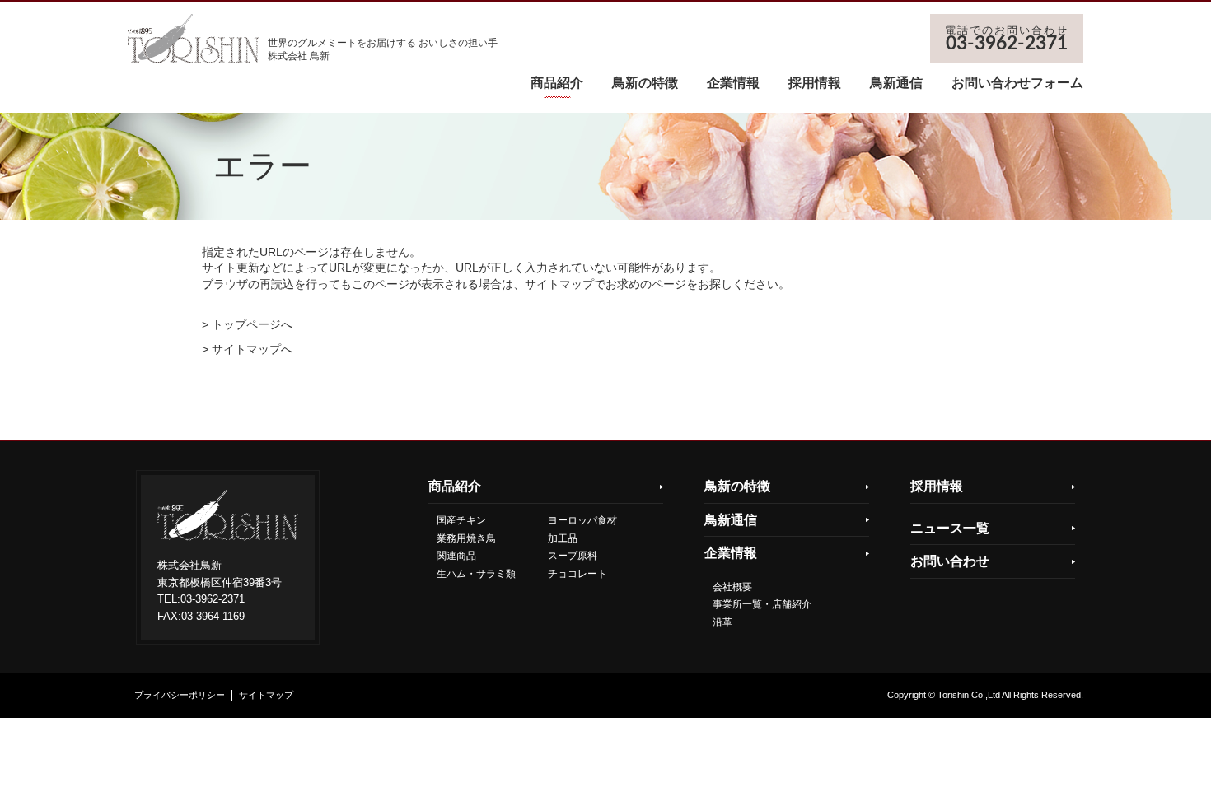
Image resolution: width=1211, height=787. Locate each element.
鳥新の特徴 (645, 83)
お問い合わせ (949, 561)
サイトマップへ (252, 349)
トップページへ (252, 324)
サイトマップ (266, 695)
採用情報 (814, 83)
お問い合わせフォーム (1017, 83)
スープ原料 (572, 555)
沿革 (722, 622)
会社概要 (732, 587)
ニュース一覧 (949, 528)
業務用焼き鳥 (466, 538)
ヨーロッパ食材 (582, 520)
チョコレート (577, 574)
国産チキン (461, 520)
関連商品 (456, 555)
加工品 (562, 538)
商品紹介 (557, 83)
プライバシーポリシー (179, 695)
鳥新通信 (896, 83)
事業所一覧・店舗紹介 (762, 604)
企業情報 (733, 83)
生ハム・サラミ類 (476, 574)
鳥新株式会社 (194, 38)
